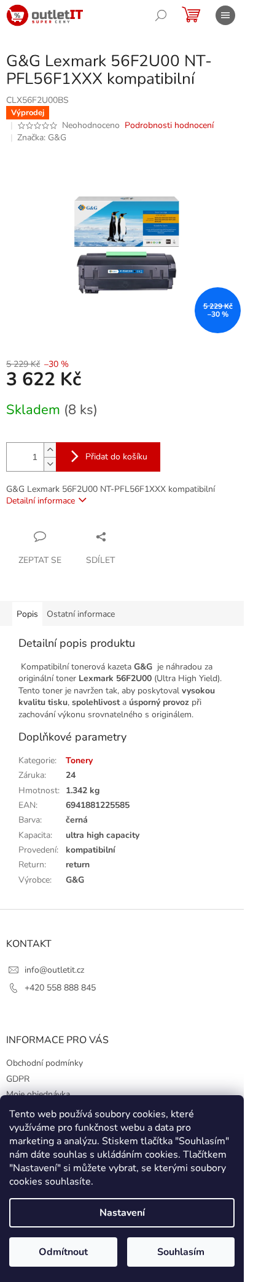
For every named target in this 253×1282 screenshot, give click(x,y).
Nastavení (122, 1213)
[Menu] (225, 15)
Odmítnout (63, 1252)
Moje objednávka (38, 1094)
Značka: (41, 137)
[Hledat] (161, 15)
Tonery (79, 760)
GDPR (17, 1079)
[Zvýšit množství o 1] (50, 450)
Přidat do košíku (116, 456)
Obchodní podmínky (44, 1063)
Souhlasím (180, 1252)
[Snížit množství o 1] (50, 464)
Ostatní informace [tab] (81, 614)
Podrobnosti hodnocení (169, 125)
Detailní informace (40, 501)
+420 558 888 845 (60, 988)
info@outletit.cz (54, 970)
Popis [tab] (27, 614)
